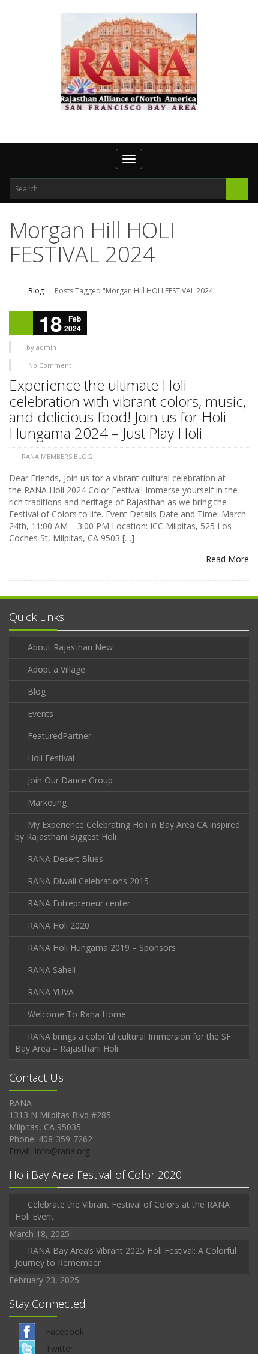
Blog (36, 291)
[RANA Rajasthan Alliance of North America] (129, 61)
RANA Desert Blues (65, 858)
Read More (227, 559)
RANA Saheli (52, 969)
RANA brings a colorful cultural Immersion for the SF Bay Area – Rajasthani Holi (123, 1042)
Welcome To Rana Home (77, 1014)
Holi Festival (51, 758)
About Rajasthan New (70, 647)
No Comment (49, 365)
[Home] (13, 291)
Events (40, 713)
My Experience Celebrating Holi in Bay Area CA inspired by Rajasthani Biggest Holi (127, 830)
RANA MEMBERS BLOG (57, 456)
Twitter (59, 1348)
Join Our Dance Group (70, 780)
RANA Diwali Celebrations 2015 (88, 881)
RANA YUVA (51, 992)
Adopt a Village (56, 669)
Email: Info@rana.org (49, 1151)
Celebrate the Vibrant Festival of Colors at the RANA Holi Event (122, 1210)
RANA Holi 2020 (58, 925)
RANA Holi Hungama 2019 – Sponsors (102, 947)
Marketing (47, 802)
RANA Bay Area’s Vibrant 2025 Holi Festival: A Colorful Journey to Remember (125, 1256)
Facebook (65, 1331)
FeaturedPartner (59, 735)
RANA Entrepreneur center (79, 903)
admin (46, 347)
